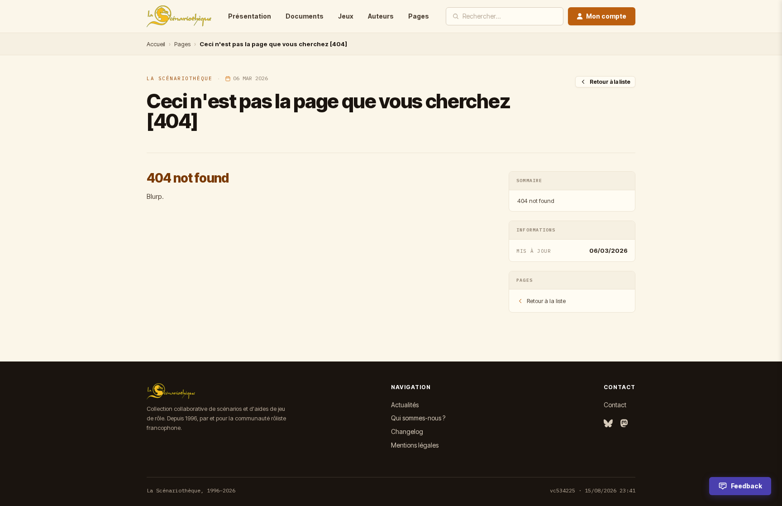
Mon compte (606, 16)
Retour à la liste (610, 81)
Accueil (156, 44)
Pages (418, 16)
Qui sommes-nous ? (418, 418)
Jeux (345, 16)
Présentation (249, 16)
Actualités (405, 405)
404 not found (535, 200)
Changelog (407, 431)
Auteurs (381, 16)
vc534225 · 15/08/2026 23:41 (592, 490)
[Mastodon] (624, 424)
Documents (305, 16)
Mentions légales (415, 445)
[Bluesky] (608, 424)
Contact (615, 405)
